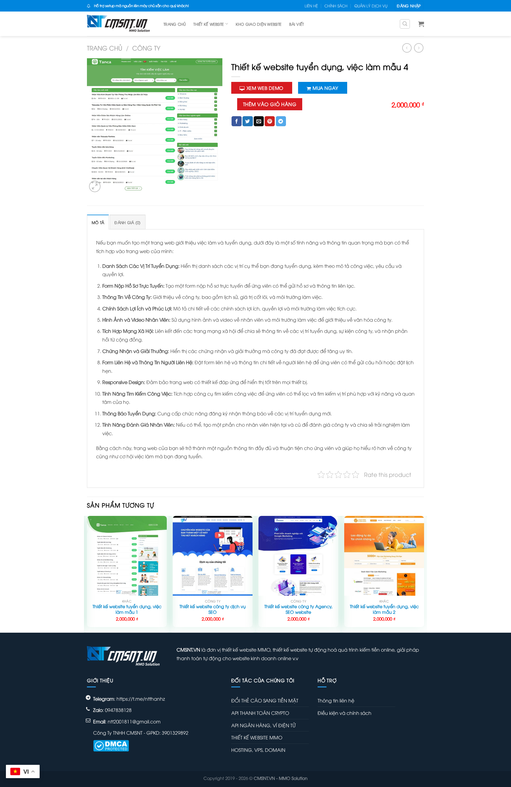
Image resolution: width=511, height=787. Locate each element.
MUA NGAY (325, 88)
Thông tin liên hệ (336, 700)
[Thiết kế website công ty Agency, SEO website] (298, 556)
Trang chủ (175, 24)
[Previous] (87, 573)
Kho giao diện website (259, 24)
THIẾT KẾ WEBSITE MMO (256, 737)
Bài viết (296, 24)
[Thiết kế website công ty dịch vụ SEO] (213, 556)
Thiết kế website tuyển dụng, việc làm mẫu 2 (384, 609)
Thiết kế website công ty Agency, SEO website (298, 609)
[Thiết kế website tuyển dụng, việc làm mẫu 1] (127, 556)
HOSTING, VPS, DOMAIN (258, 749)
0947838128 (118, 710)
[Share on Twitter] (247, 121)
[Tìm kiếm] (405, 24)
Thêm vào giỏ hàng (269, 104)
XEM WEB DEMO (265, 88)
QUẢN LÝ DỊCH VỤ (370, 5)
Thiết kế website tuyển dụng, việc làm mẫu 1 (127, 609)
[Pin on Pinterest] (270, 121)
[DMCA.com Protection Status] (111, 744)
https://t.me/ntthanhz (141, 698)
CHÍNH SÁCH (335, 5)
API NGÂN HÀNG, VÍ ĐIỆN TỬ (263, 725)
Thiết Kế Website (208, 24)
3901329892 (175, 732)
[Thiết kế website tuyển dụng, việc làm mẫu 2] (384, 556)
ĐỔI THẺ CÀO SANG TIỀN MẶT (264, 700)
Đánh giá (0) (127, 222)
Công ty (146, 47)
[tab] (98, 222)
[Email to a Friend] (259, 121)
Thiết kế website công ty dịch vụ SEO (213, 609)
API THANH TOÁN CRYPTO (260, 713)
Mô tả (98, 222)
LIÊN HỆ (311, 5)
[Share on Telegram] (281, 121)
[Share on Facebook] (237, 121)
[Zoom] (95, 186)
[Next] (423, 573)
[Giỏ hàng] (421, 23)
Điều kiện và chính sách (344, 713)
